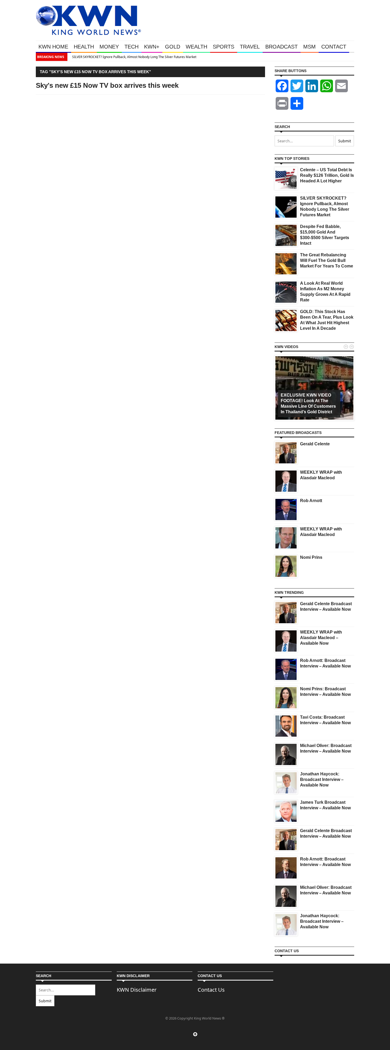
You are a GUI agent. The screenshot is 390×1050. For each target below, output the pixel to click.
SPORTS (223, 47)
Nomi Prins (311, 557)
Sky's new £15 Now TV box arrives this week (107, 85)
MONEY (109, 47)
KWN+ (151, 47)
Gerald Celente (315, 444)
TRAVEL (250, 47)
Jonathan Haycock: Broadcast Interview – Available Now (322, 779)
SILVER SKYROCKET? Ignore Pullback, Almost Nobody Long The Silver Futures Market (132, 57)
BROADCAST (281, 47)
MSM (309, 47)
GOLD (172, 47)
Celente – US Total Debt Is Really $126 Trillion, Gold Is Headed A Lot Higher (327, 175)
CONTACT (333, 47)
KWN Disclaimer (137, 989)
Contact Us (211, 989)
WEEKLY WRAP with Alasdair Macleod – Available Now (321, 637)
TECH (131, 47)
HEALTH (84, 47)
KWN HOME (53, 47)
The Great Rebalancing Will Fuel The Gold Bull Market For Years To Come (326, 260)
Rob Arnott (311, 500)
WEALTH (196, 47)
